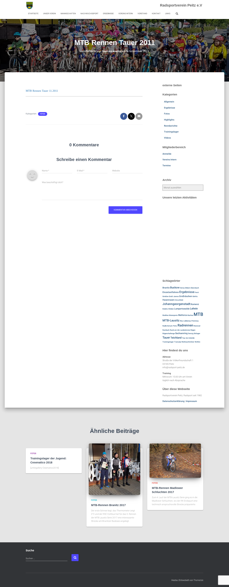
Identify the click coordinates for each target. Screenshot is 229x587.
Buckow (175, 287)
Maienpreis (173, 315)
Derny (182, 288)
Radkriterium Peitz (169, 326)
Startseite (33, 13)
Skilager (197, 333)
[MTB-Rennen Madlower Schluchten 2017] (175, 460)
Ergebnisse (108, 13)
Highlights (169, 119)
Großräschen (185, 296)
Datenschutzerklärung (173, 401)
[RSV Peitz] (29, 5)
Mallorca (182, 315)
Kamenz (195, 304)
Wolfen (197, 342)
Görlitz (195, 296)
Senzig (190, 333)
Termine (166, 165)
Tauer (166, 337)
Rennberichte (170, 126)
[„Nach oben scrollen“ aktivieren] (223, 581)
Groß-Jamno (174, 296)
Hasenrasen (168, 300)
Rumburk (165, 330)
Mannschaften (68, 13)
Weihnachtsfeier (187, 342)
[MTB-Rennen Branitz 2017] (114, 469)
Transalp (177, 342)
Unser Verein (49, 13)
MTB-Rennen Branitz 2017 (108, 505)
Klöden (171, 309)
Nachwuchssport (89, 13)
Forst (197, 292)
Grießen (165, 296)
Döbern (187, 288)
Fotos (42, 114)
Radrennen (185, 325)
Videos (167, 138)
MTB (198, 314)
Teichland (176, 337)
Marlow (190, 315)
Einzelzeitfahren (170, 292)
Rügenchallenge (168, 333)
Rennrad (197, 326)
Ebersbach (195, 288)
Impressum (191, 401)
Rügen (193, 330)
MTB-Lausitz (170, 320)
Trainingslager (171, 131)
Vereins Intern (125, 13)
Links (167, 13)
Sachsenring (181, 333)
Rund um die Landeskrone (180, 330)
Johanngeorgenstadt (176, 304)
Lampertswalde (182, 308)
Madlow (165, 315)
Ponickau (195, 321)
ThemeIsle (198, 580)
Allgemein (169, 101)
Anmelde (166, 154)
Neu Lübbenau (185, 321)
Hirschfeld (179, 300)
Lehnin (194, 308)
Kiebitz (165, 309)
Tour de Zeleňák (188, 338)
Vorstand (142, 13)
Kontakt (156, 13)
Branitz (166, 287)
